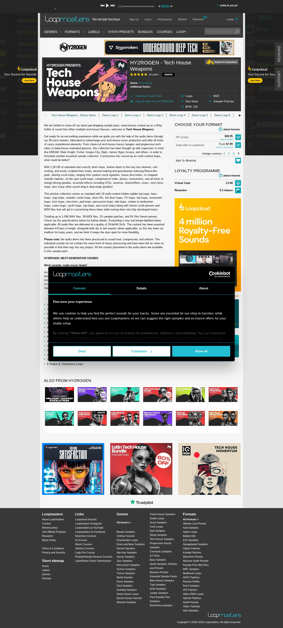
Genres (50, 32)
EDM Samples (158, 588)
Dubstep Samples (127, 589)
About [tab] (203, 288)
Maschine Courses (85, 536)
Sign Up (134, 19)
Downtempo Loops (127, 540)
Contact (46, 523)
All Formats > (191, 519)
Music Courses (83, 544)
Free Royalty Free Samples (160, 599)
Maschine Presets (193, 556)
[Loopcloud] (19, 84)
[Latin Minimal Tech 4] (124, 419)
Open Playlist (229, 5)
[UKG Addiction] (190, 395)
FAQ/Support (165, 19)
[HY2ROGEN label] (73, 47)
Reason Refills (191, 581)
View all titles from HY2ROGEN (154, 101)
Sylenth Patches (192, 598)
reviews (279, 54)
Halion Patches (191, 548)
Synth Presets (121, 32)
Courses (164, 32)
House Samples (126, 556)
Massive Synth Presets (195, 560)
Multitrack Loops (192, 573)
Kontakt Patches (192, 552)
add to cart (238, 137)
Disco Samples (125, 581)
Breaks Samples (126, 531)
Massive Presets (159, 572)
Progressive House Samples (160, 545)
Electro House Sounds (129, 598)
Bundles (145, 32)
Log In (148, 19)
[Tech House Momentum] (209, 469)
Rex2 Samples (191, 585)
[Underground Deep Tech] (169, 47)
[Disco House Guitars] (124, 395)
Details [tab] (142, 288)
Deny (82, 351)
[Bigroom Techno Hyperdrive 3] (157, 419)
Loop (182, 32)
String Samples (158, 535)
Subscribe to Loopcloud (190, 145)
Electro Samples (126, 548)
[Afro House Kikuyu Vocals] (223, 419)
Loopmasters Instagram (88, 523)
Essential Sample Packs (163, 576)
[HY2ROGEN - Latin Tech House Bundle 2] (157, 395)
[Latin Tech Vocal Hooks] (223, 395)
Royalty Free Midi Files (196, 565)
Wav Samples (190, 610)
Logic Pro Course (85, 552)
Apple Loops (190, 531)
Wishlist (182, 19)
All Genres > (124, 522)
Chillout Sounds (126, 536)
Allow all (201, 351)
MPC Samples (191, 569)
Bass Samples (158, 559)
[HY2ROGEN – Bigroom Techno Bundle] (92, 395)
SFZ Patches (190, 589)
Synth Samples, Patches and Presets (163, 566)
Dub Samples (157, 530)
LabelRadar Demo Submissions (93, 560)
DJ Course (81, 540)
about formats (231, 129)
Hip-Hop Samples (127, 552)
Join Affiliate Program (54, 531)
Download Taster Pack (148, 96)
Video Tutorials (191, 606)
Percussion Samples (128, 565)
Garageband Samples (195, 544)
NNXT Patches (191, 577)
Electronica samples (161, 605)
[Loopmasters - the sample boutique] (84, 19)
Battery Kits (189, 536)
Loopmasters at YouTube (89, 527)
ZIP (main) (182, 137)
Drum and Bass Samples (131, 544)
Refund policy (50, 527)
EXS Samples (190, 540)
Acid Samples (190, 527)
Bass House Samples (162, 580)
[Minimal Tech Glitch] (190, 419)
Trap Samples (158, 584)
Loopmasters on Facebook (90, 531)
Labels (94, 32)
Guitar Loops (157, 518)
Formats (72, 32)
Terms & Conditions (53, 548)
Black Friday (49, 540)
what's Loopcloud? (225, 147)
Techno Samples (126, 569)
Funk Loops (156, 526)
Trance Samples (126, 573)
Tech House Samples (162, 539)
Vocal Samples (158, 522)
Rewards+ (198, 19)
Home (45, 566)
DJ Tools (155, 555)
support (279, 79)
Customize (139, 351)
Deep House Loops (128, 594)
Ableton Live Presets (194, 523)
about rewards (231, 175)
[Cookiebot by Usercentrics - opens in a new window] (212, 274)
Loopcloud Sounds (86, 519)
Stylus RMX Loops (193, 594)
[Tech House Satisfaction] (73, 469)
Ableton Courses (84, 548)
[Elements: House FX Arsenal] (59, 419)
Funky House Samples (162, 514)
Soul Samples (124, 585)
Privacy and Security (53, 552)
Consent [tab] (79, 288)
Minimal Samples (126, 602)
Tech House (145, 83)
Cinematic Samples (161, 551)
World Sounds (125, 577)
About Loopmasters (53, 519)
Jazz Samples (124, 560)
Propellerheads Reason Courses (93, 556)
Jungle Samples (159, 593)
